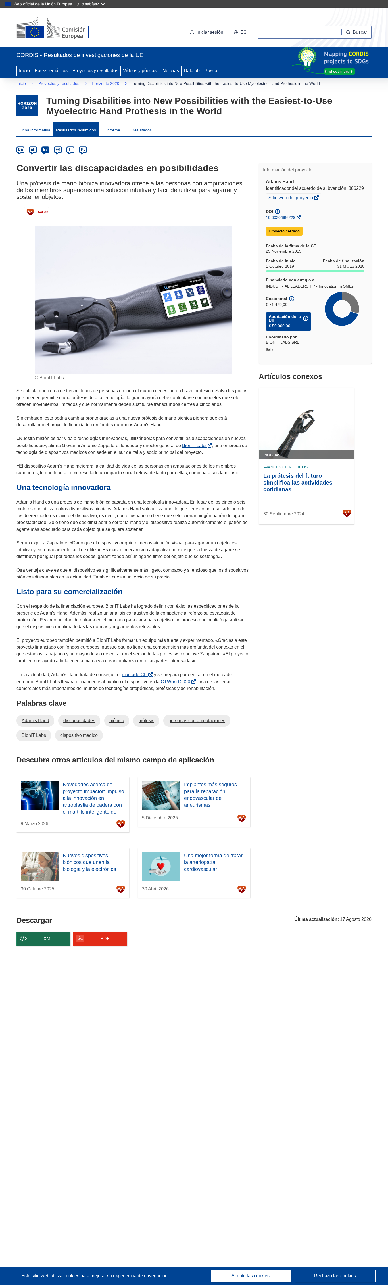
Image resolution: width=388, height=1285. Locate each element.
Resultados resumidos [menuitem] (76, 130)
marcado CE (135, 674)
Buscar (212, 70)
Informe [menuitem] (113, 130)
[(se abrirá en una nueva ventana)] (62, 28)
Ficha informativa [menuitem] (34, 130)
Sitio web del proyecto (291, 198)
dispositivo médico (79, 735)
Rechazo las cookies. (335, 1275)
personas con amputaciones (196, 720)
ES (45, 150)
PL (83, 150)
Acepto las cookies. (251, 1275)
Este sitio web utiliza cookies (50, 1275)
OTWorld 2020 (177, 681)
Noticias (170, 70)
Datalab (192, 70)
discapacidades (79, 720)
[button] (240, 32)
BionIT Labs (195, 445)
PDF (105, 938)
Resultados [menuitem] (142, 130)
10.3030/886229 (280, 217)
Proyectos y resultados (95, 70)
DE (20, 150)
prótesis (146, 720)
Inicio (24, 70)
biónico (116, 720)
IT (70, 150)
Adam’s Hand (35, 720)
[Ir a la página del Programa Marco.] (27, 105)
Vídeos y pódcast (140, 70)
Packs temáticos (51, 70)
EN (33, 150)
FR (58, 150)
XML (48, 938)
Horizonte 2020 (105, 83)
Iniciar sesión (210, 32)
